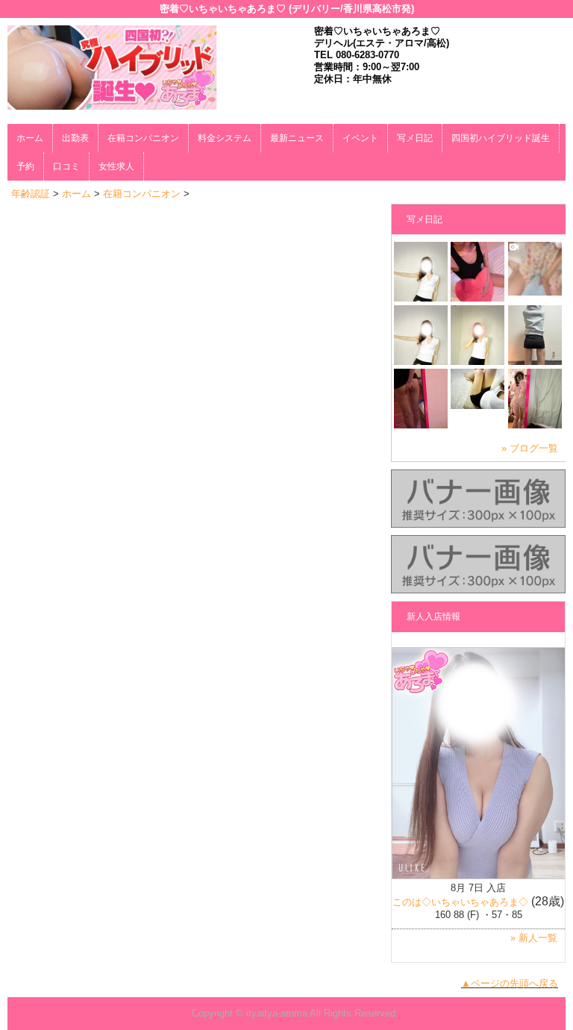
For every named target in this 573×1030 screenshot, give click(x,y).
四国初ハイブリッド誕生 (500, 138)
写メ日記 (415, 138)
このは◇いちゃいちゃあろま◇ (460, 902)
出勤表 (75, 138)
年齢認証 (30, 193)
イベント (360, 138)
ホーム (29, 138)
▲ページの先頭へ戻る (509, 983)
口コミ (66, 166)
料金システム (224, 138)
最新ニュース (297, 138)
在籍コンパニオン (143, 138)
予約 (25, 166)
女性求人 (116, 166)
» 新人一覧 (533, 937)
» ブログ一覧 (529, 448)
